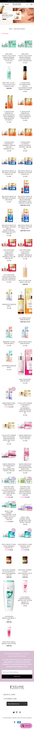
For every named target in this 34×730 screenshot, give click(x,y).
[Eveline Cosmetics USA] (17, 4)
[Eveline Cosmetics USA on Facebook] (17, 712)
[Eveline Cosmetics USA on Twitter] (13, 712)
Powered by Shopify (26, 717)
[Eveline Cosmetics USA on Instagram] (20, 712)
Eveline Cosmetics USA (13, 717)
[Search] (27, 4)
